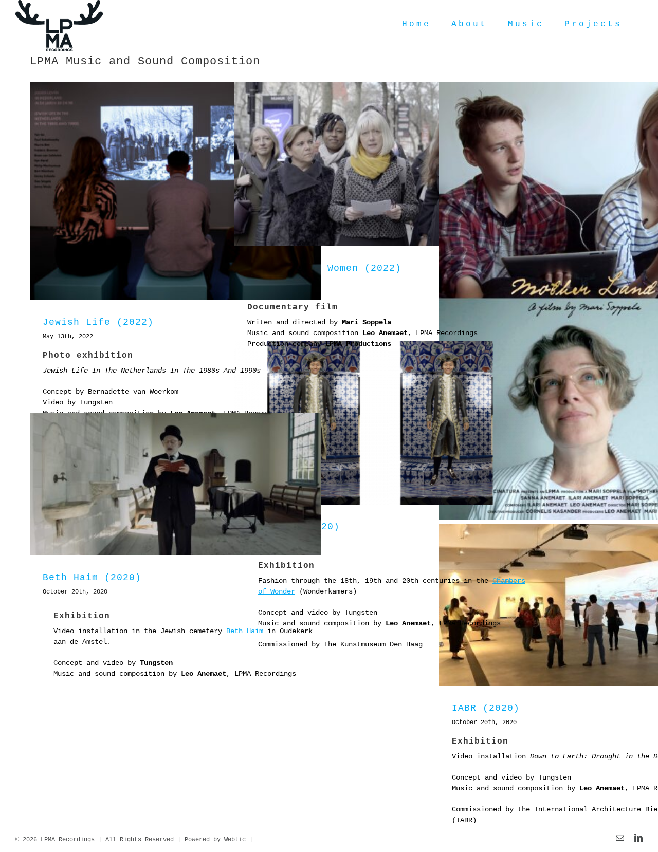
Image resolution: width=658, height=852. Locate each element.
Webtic (235, 839)
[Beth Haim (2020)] (175, 484)
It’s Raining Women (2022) (324, 268)
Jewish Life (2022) (98, 322)
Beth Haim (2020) (92, 577)
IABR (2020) (486, 708)
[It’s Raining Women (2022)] (380, 164)
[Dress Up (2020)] (380, 423)
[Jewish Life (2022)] (175, 191)
